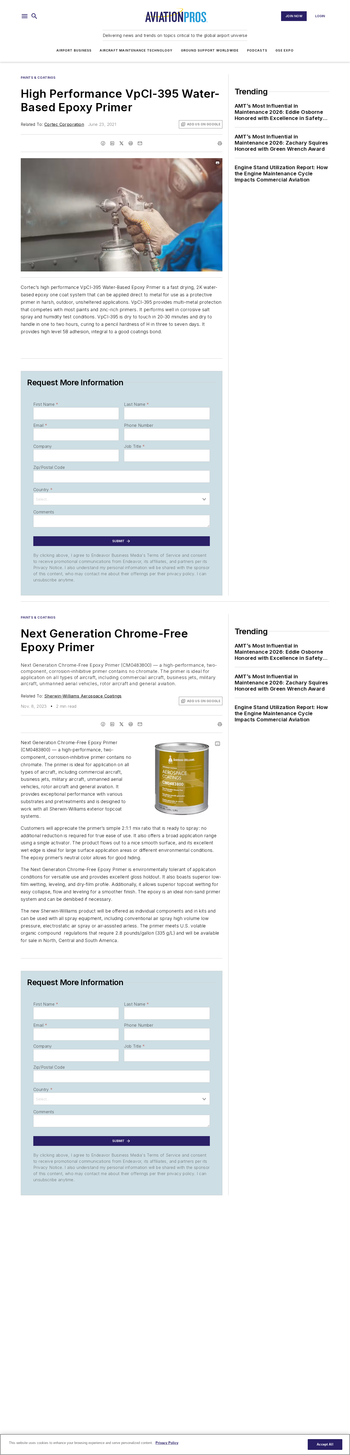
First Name (45, 404)
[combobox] (121, 499)
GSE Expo (284, 50)
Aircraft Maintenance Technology (136, 50)
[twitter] (121, 143)
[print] (219, 143)
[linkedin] (112, 143)
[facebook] (103, 143)
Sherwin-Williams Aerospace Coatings (83, 696)
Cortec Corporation (64, 124)
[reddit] (130, 143)
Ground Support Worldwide (210, 50)
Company (42, 446)
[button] (24, 16)
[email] (139, 143)
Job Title (134, 446)
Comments (43, 511)
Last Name (136, 404)
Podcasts (257, 50)
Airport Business (73, 50)
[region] (175, 1444)
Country (43, 489)
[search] (34, 16)
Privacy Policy (167, 1443)
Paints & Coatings (38, 77)
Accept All (325, 1444)
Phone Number (138, 425)
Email (40, 425)
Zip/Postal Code (49, 467)
